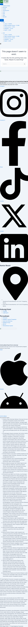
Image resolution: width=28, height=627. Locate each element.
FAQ (4, 13)
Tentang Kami (6, 10)
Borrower (5, 7)
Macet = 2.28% (7, 30)
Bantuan (5, 16)
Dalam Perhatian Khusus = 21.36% (11, 25)
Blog (4, 15)
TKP (4, 22)
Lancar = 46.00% (8, 23)
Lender (4, 9)
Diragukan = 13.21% (8, 28)
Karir (4, 12)
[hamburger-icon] (1, 4)
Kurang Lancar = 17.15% (9, 27)
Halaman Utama (6, 5)
